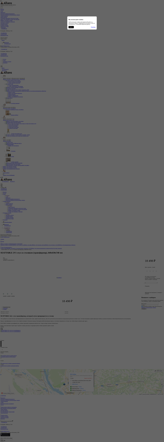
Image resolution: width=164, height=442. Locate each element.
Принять (71, 27)
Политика (93, 27)
